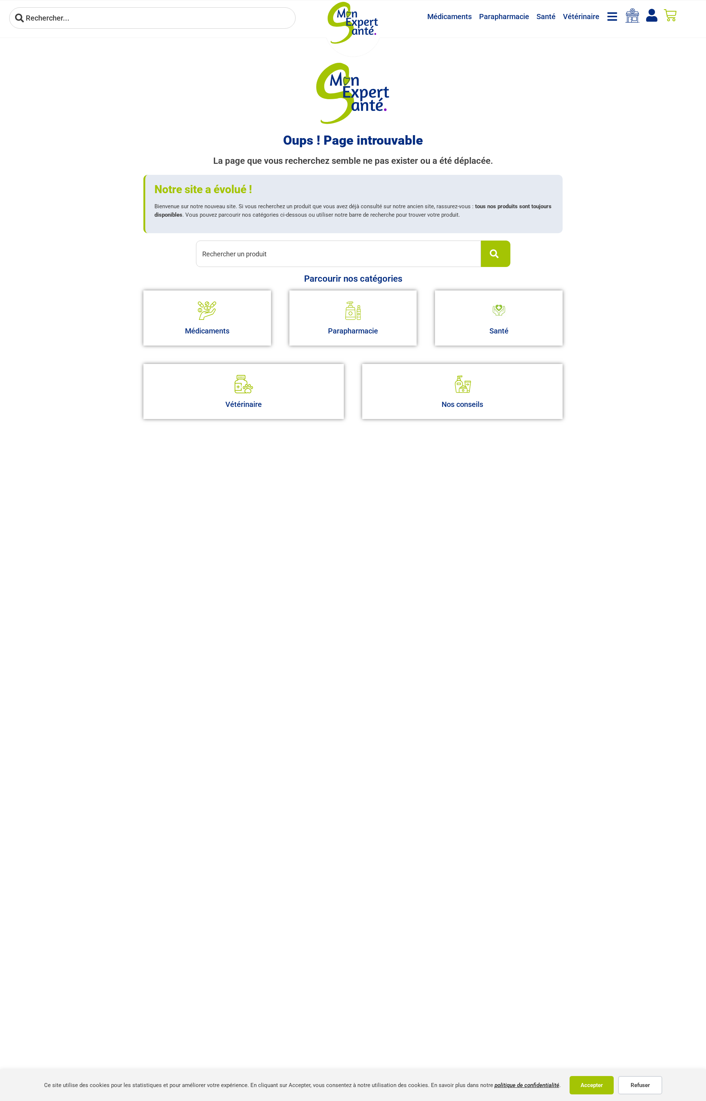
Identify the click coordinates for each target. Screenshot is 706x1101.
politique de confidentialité (527, 1085)
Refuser (640, 1085)
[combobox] (152, 18)
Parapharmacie (504, 16)
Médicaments (449, 16)
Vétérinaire (581, 16)
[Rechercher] (495, 254)
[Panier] (670, 15)
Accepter (592, 1085)
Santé (546, 16)
